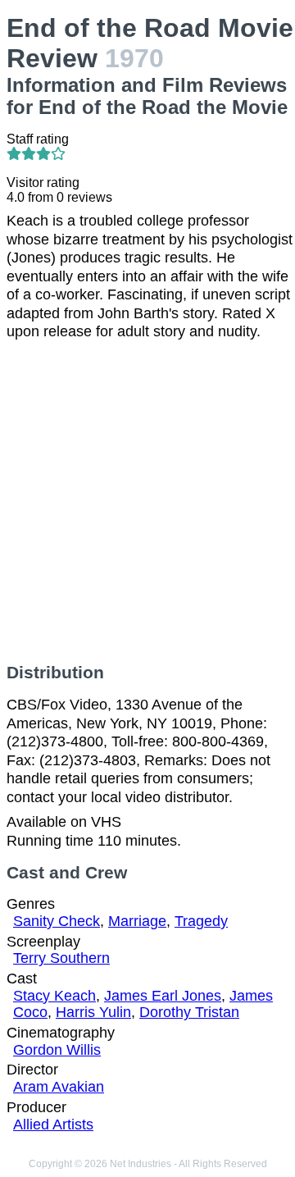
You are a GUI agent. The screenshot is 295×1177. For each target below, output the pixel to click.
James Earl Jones (162, 996)
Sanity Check (56, 921)
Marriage (137, 921)
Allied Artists (53, 1124)
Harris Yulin (93, 1012)
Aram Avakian (58, 1087)
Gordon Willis (57, 1050)
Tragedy (201, 921)
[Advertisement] (147, 502)
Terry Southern (61, 958)
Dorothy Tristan (189, 1012)
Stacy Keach (54, 996)
